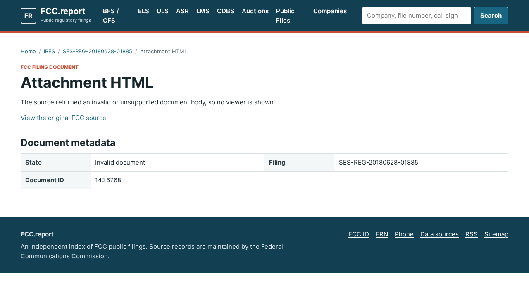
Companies (330, 11)
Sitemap (496, 234)
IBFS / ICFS (110, 15)
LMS (203, 11)
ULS (163, 11)
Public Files (285, 15)
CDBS (225, 11)
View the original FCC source (63, 118)
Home (28, 51)
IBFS (49, 51)
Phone (404, 234)
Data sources (439, 234)
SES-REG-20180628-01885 (97, 51)
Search (491, 15)
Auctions (255, 11)
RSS (471, 234)
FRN (382, 234)
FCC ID (358, 234)
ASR (182, 11)
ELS (143, 11)
